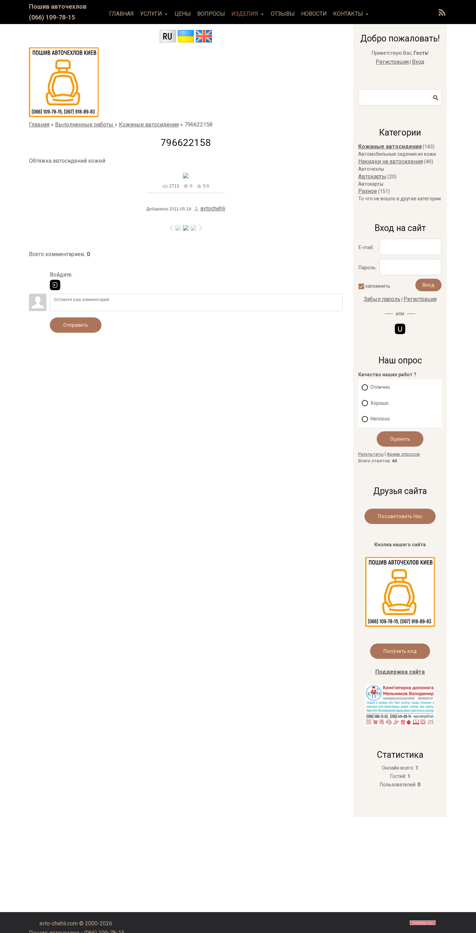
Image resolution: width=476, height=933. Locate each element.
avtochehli (212, 208)
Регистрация (392, 62)
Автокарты (372, 176)
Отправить (75, 325)
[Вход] (55, 285)
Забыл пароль (382, 299)
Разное (367, 191)
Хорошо (379, 403)
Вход (418, 62)
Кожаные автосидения (149, 124)
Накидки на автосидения (390, 161)
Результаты (371, 454)
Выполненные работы (85, 124)
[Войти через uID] (400, 329)
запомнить (377, 286)
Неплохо (380, 419)
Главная (39, 124)
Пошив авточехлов (57, 6)
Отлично (380, 387)
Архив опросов (403, 454)
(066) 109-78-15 (52, 17)
